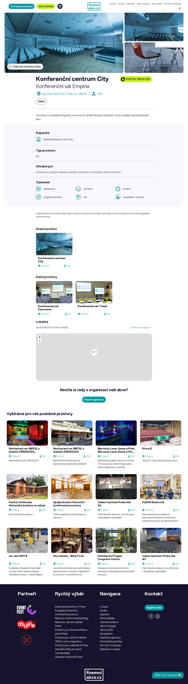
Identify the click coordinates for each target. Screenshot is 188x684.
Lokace (112, 3)
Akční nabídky (45, 6)
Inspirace (130, 3)
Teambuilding (62, 653)
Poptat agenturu (94, 399)
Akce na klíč (157, 3)
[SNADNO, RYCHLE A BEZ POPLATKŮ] (94, 6)
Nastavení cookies (110, 649)
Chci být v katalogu (172, 3)
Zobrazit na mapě (140, 327)
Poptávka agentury (110, 637)
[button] (94, 353)
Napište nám (154, 607)
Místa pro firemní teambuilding (71, 618)
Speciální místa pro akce (68, 649)
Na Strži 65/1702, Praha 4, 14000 (64, 94)
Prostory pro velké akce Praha (71, 645)
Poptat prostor (138, 79)
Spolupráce (106, 633)
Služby (121, 3)
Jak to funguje (143, 3)
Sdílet (41, 101)
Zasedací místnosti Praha (69, 657)
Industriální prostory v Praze (70, 606)
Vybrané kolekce (109, 622)
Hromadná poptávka (21, 6)
